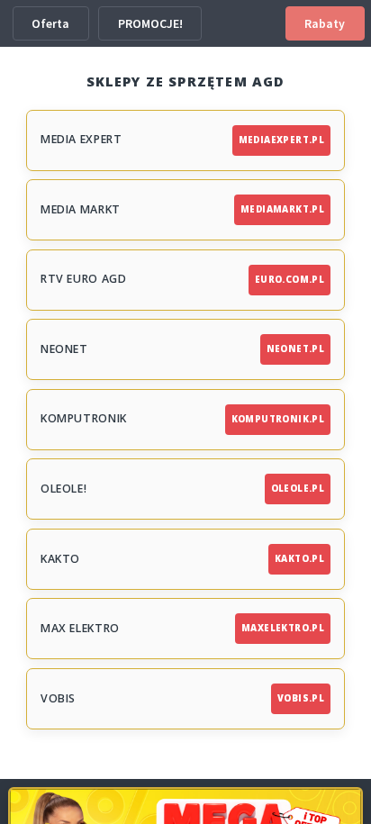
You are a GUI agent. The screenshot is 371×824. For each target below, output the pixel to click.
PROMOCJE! (150, 23)
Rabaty (324, 23)
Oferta (50, 23)
